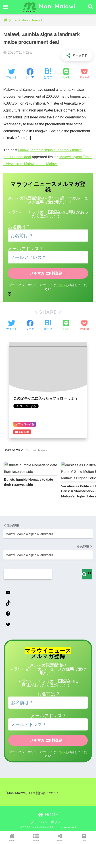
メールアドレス (25, 248)
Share (60, 840)
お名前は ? (18, 226)
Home (12, 840)
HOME (50, 814)
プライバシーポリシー (47, 822)
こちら (60, 285)
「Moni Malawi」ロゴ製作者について (31, 793)
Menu (36, 840)
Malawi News (36, 450)
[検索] (87, 574)
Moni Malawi (56, 6)
